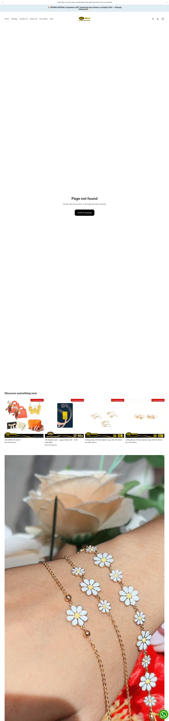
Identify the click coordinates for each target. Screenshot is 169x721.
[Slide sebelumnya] (8, 418)
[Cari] (152, 18)
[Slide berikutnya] (40, 418)
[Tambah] (40, 434)
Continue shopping (84, 213)
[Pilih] (121, 434)
